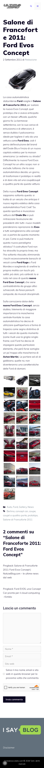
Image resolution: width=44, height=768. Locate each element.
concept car (22, 511)
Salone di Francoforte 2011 (17, 519)
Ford (15, 506)
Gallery (23, 506)
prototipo (33, 515)
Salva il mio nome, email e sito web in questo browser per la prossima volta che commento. (22, 674)
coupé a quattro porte (15, 515)
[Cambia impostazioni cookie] (4, 763)
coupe (32, 511)
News (31, 506)
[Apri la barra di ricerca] (31, 6)
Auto (9, 506)
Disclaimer (9, 747)
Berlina (11, 511)
